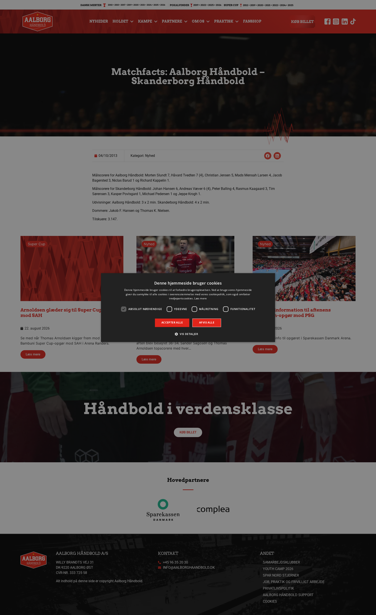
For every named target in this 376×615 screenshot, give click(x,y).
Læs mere (200, 298)
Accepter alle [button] (172, 323)
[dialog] (188, 307)
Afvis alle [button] (206, 323)
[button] (188, 334)
